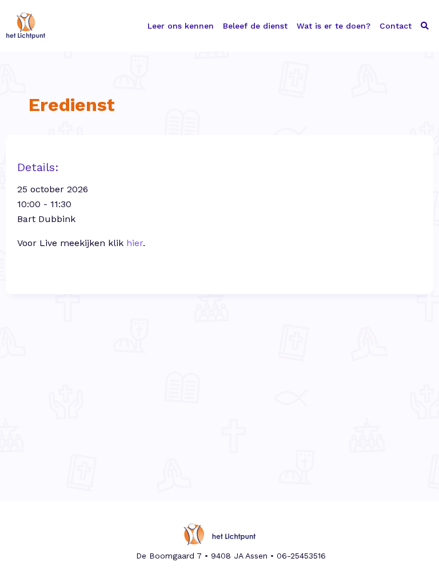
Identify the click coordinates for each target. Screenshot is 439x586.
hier (134, 242)
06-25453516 (301, 555)
